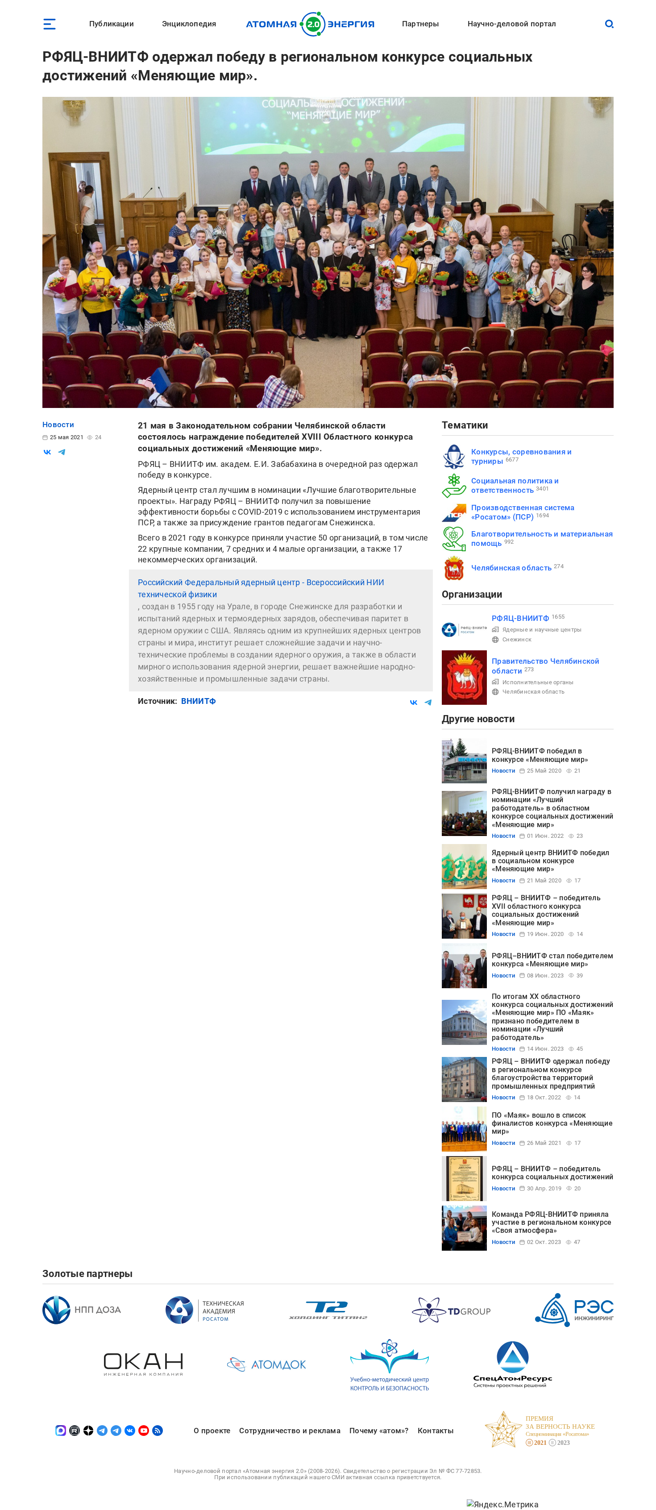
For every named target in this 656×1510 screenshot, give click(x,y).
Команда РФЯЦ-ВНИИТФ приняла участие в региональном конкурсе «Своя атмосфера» (551, 1222)
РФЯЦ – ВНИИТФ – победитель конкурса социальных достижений (552, 1173)
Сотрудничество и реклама (289, 1430)
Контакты (436, 1430)
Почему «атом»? (379, 1430)
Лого (312, 24)
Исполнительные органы (538, 682)
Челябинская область (511, 567)
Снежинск (516, 639)
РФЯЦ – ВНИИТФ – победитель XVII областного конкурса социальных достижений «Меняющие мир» (546, 910)
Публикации (111, 23)
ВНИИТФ (198, 701)
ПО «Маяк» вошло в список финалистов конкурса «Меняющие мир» (552, 1123)
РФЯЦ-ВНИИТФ (520, 618)
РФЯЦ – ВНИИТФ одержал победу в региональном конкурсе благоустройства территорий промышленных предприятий (551, 1073)
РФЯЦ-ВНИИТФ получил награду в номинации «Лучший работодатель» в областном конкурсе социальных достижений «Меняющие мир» (552, 808)
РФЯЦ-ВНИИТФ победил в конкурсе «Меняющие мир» (540, 755)
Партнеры (420, 23)
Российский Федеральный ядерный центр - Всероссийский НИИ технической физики (261, 588)
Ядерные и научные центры (541, 629)
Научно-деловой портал (512, 23)
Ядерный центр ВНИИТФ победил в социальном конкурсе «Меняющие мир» (551, 861)
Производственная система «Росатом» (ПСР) (522, 512)
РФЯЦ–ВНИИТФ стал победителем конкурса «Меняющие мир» (553, 960)
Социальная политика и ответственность (515, 485)
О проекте (212, 1430)
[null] (47, 452)
